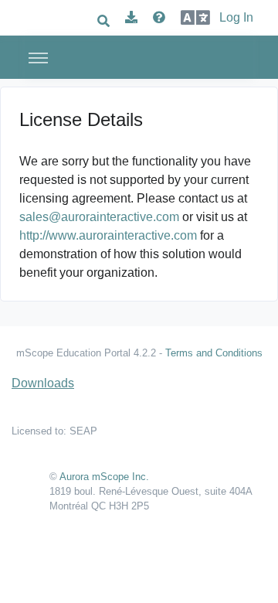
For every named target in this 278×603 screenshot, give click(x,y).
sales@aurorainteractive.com (99, 216)
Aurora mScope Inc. (104, 476)
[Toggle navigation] (38, 57)
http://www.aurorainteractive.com (108, 235)
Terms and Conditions (214, 353)
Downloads (43, 383)
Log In (236, 17)
